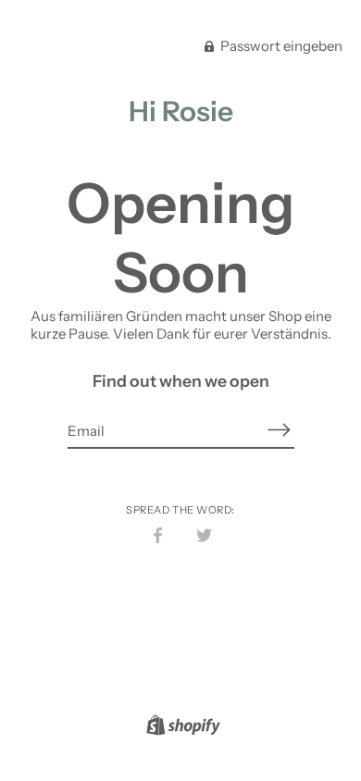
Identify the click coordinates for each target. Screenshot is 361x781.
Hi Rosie (181, 111)
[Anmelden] (279, 430)
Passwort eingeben (280, 46)
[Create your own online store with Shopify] (181, 728)
